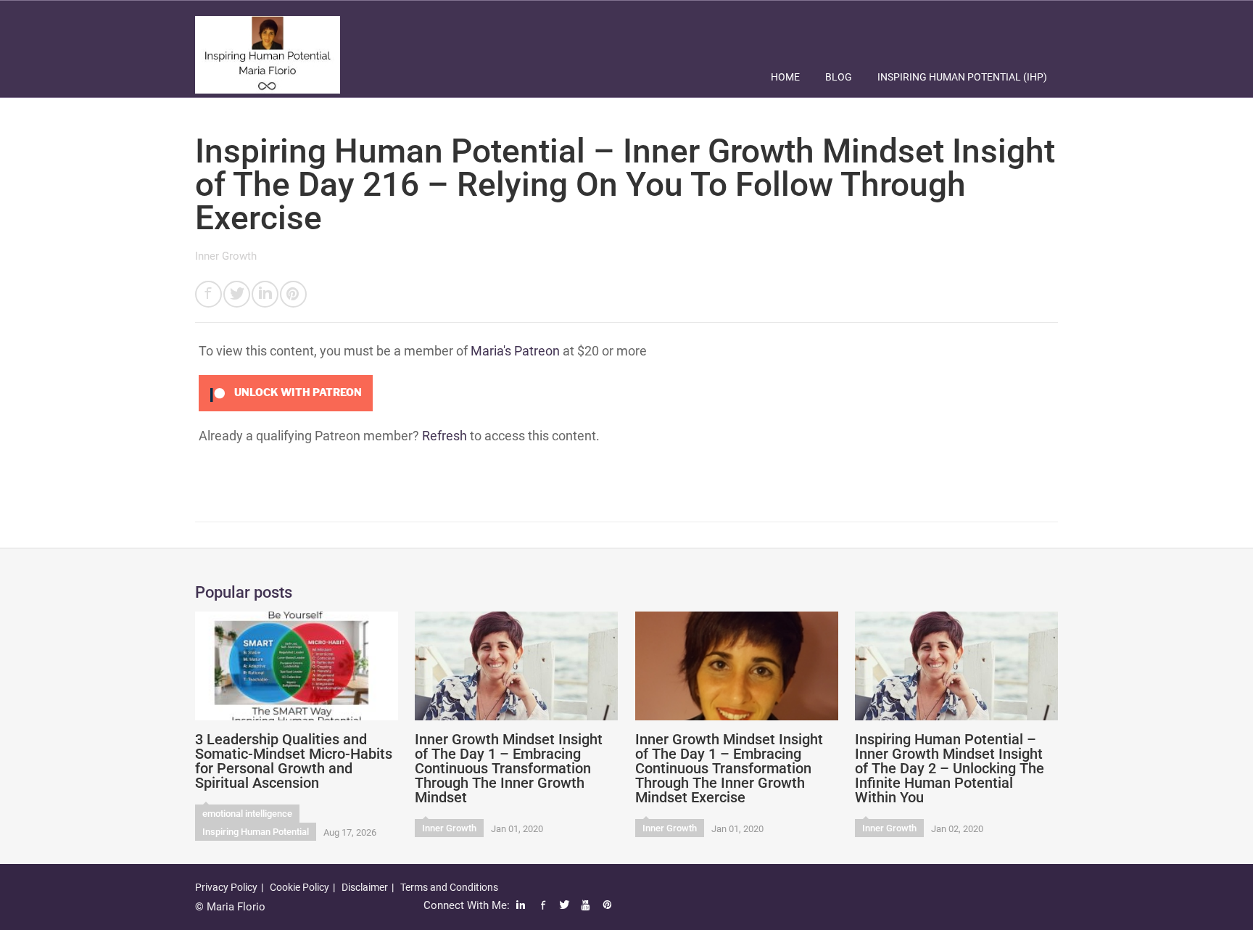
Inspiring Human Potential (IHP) (962, 77)
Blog (838, 77)
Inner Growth (226, 256)
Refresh (444, 435)
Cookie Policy (299, 887)
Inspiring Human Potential (255, 831)
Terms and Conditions (449, 887)
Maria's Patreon (515, 350)
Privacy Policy (226, 887)
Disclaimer (365, 887)
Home (785, 77)
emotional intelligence (247, 813)
